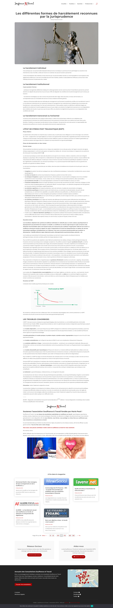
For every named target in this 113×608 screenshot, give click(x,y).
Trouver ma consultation (23, 584)
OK (92, 605)
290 (73, 535)
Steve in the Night (75, 602)
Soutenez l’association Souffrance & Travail (42, 411)
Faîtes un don (79, 556)
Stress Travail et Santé (56, 19)
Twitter (76, 596)
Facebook (76, 594)
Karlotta (67, 602)
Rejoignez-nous (35, 554)
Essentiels (79, 3)
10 (50, 535)
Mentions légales (20, 594)
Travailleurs (72, 3)
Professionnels (88, 3)
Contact (76, 592)
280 (70, 535)
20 (53, 535)
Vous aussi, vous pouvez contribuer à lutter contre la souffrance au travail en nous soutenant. (49, 427)
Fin (79, 535)
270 (58, 535)
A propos (17, 592)
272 (65, 535)
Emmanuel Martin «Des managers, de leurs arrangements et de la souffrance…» (26, 483)
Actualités (63, 3)
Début (43, 535)
